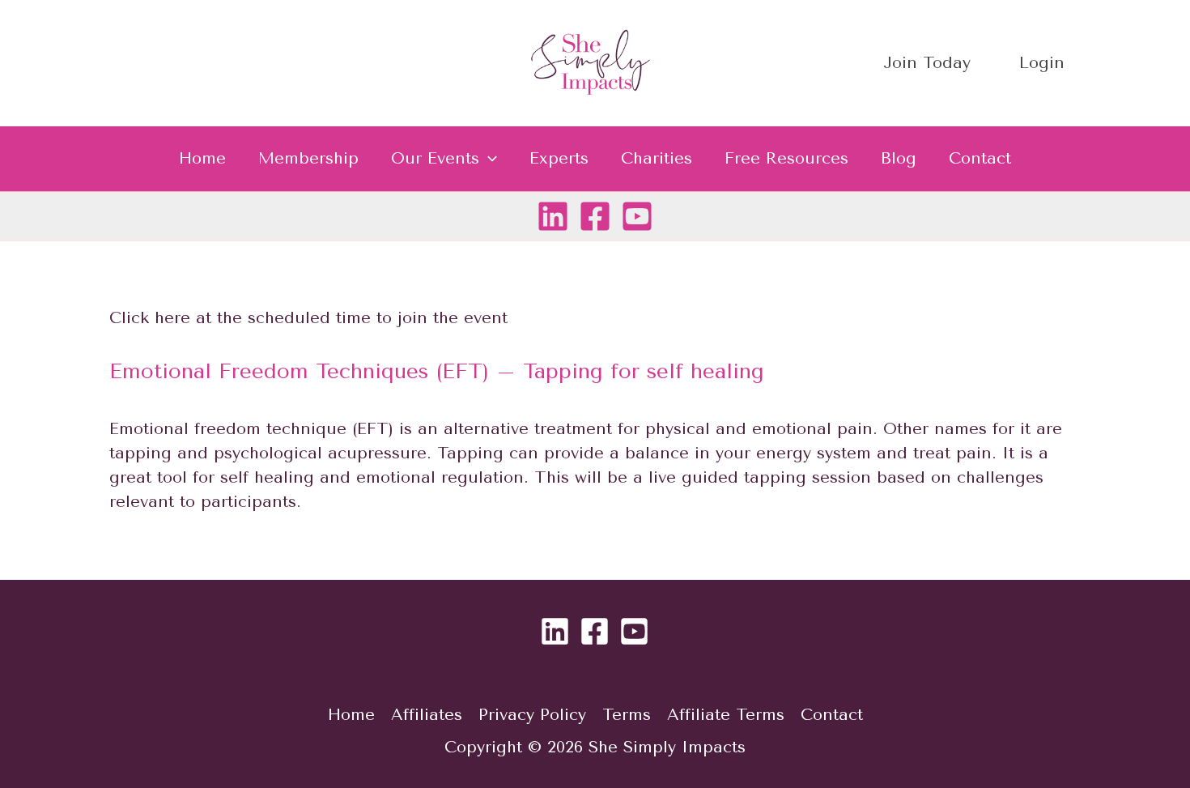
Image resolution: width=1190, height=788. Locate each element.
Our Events (435, 158)
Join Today (927, 62)
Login (1042, 62)
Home (202, 158)
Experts (559, 158)
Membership (308, 158)
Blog (898, 158)
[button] (488, 158)
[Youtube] (637, 216)
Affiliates (426, 714)
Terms (626, 714)
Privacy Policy (532, 714)
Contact (980, 158)
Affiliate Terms (725, 714)
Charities (656, 158)
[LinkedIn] (553, 216)
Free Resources (786, 158)
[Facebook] (595, 216)
